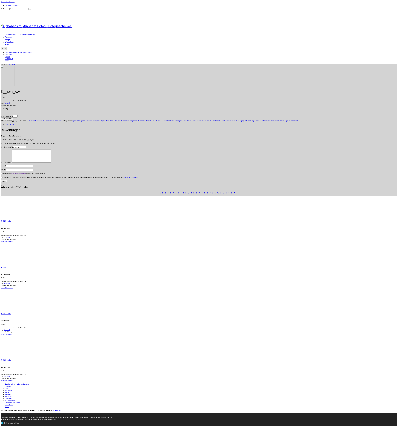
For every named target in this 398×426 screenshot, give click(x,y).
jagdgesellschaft (245, 121)
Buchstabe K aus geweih (129, 121)
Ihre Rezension (6, 162)
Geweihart (231, 121)
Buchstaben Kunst (168, 121)
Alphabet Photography (93, 121)
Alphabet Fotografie (78, 121)
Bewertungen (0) (10, 124)
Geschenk (207, 121)
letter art (258, 121)
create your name (180, 121)
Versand (7, 103)
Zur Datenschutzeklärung (12, 423)
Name (3, 166)
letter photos (266, 121)
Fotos (189, 121)
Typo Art (287, 121)
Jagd (237, 121)
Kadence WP (56, 410)
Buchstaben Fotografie (153, 121)
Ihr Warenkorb (12, 5)
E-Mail (3, 169)
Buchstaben (142, 121)
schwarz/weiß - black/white (53, 121)
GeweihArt (11, 64)
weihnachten (295, 121)
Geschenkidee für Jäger (220, 121)
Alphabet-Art (105, 121)
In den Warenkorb (7, 118)
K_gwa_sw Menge (7, 116)
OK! (2, 423)
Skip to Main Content (8, 2)
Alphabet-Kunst (115, 121)
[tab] (201, 124)
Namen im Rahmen (277, 121)
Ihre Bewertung (6, 147)
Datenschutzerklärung (18, 173)
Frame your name (198, 121)
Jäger (253, 121)
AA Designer (31, 121)
